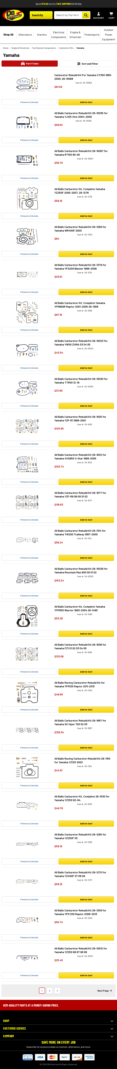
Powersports (92, 34)
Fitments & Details (29, 102)
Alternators (25, 34)
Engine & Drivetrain (75, 35)
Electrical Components (58, 35)
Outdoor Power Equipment (108, 34)
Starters (42, 34)
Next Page (103, 990)
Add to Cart (86, 102)
